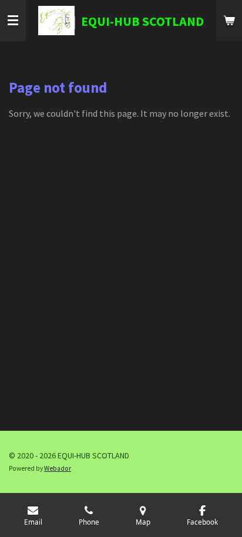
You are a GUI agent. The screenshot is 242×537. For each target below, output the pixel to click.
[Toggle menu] (13, 20)
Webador (57, 468)
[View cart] (229, 20)
